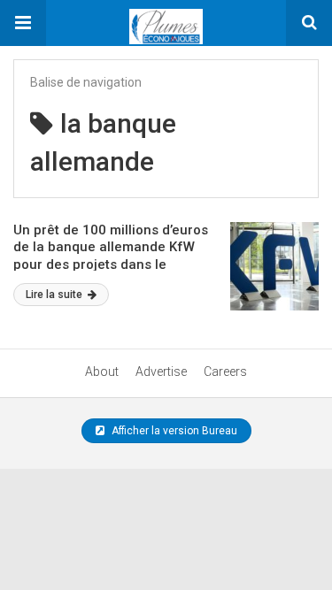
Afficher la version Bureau (173, 431)
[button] (23, 23)
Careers (225, 371)
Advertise (161, 371)
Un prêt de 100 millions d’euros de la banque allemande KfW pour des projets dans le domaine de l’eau (110, 256)
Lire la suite (55, 294)
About (102, 371)
